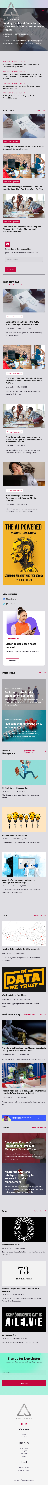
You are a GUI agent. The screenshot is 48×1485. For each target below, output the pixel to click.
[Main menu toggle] (42, 10)
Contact (24, 1437)
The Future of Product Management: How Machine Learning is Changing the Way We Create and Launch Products (22, 76)
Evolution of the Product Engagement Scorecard (20, 694)
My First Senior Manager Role (15, 788)
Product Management (14, 61)
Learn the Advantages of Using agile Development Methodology (18, 881)
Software (24, 1453)
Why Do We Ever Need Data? (14, 995)
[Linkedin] (22, 1424)
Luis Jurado (7, 34)
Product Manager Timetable (14, 835)
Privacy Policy (24, 1467)
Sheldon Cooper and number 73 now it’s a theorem (20, 1290)
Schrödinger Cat (9, 1335)
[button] (41, 111)
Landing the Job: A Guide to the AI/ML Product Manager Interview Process (24, 26)
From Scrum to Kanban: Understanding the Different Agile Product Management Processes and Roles (22, 229)
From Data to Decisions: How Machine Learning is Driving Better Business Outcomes (24, 1049)
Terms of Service (24, 1470)
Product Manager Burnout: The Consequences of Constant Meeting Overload (21, 65)
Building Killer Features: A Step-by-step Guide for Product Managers (21, 96)
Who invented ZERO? (11, 1245)
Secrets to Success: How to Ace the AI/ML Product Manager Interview (22, 87)
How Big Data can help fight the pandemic (20, 949)
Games (24, 1456)
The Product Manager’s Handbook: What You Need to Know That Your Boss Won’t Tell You (23, 188)
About (24, 1434)
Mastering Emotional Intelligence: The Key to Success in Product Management (19, 1176)
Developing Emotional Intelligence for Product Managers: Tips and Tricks (20, 1146)
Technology (24, 1448)
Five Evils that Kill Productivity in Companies (23, 725)
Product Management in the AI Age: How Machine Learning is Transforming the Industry (24, 1092)
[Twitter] (26, 1424)
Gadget (24, 1450)
